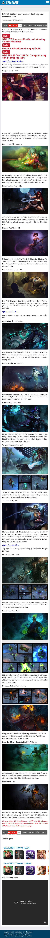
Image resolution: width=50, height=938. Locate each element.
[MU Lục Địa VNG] (30, 855)
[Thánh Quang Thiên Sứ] (41, 855)
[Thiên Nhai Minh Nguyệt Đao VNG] (41, 870)
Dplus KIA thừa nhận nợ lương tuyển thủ (21, 48)
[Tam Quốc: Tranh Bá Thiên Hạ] (8, 855)
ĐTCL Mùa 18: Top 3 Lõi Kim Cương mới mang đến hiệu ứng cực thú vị (24, 56)
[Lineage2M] (19, 855)
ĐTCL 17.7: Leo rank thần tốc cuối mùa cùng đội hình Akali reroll (23, 40)
